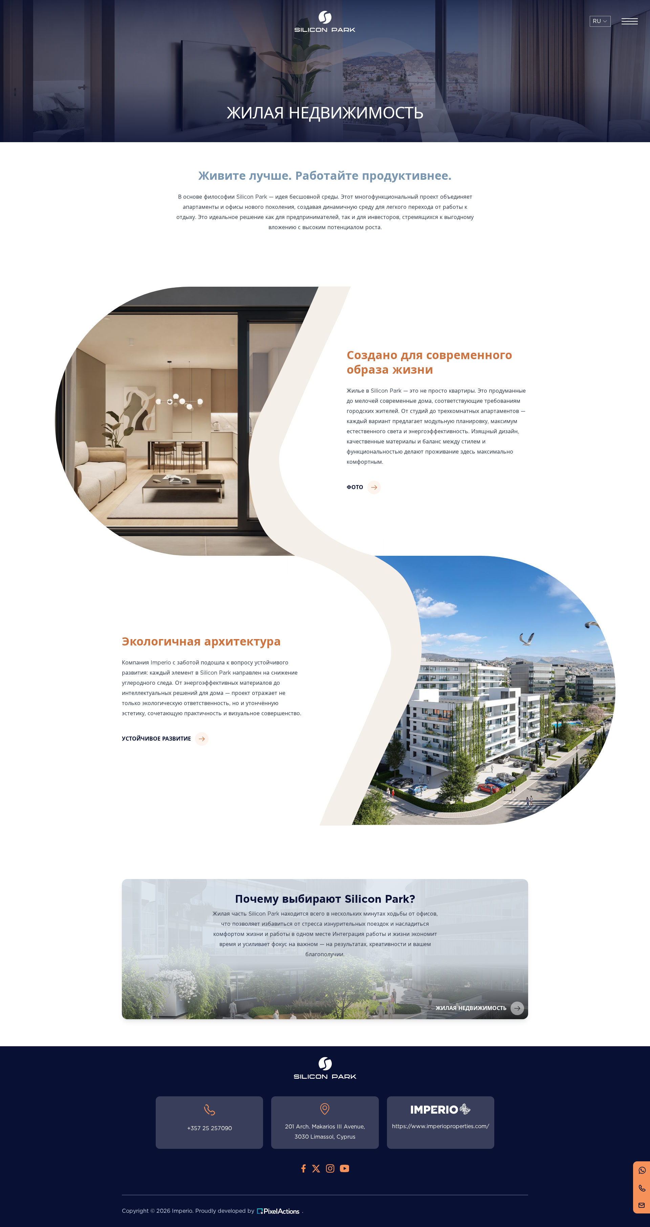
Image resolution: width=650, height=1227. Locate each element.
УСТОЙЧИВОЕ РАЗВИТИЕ (156, 739)
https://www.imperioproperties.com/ (440, 1126)
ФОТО (355, 487)
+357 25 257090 (209, 1128)
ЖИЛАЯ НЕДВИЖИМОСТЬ (471, 1008)
